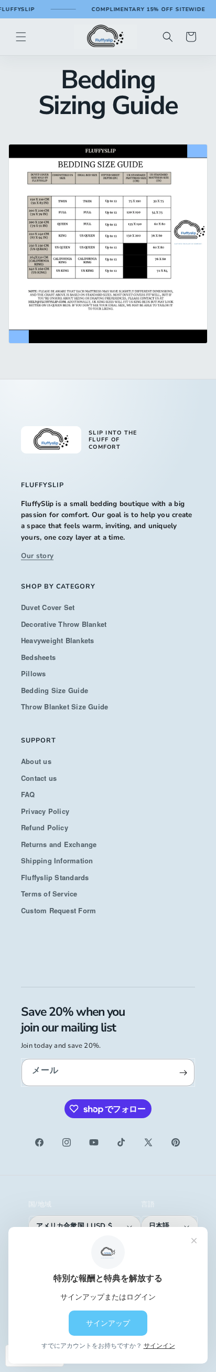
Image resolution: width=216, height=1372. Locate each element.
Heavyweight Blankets (57, 640)
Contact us (39, 778)
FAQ (28, 794)
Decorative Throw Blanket (63, 624)
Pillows (33, 673)
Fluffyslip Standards (55, 877)
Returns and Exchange (59, 844)
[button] (21, 36)
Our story (37, 556)
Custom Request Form (58, 910)
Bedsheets (38, 657)
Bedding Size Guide (54, 690)
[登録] (183, 1072)
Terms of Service (49, 894)
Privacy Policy (45, 811)
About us (36, 761)
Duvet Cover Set (47, 607)
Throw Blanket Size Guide (64, 706)
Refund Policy (44, 827)
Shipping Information (57, 860)
